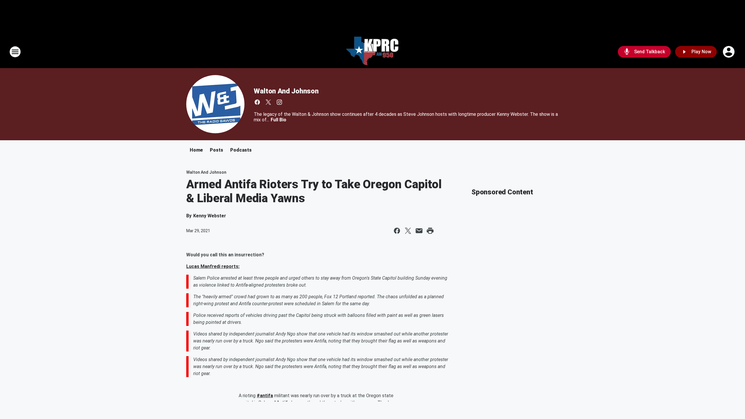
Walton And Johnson (286, 91)
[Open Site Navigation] (15, 52)
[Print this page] (430, 231)
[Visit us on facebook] (257, 102)
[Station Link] (372, 52)
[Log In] (729, 52)
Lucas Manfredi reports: (213, 266)
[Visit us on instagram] (279, 102)
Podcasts (241, 150)
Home (196, 150)
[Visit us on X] (268, 102)
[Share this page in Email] (419, 231)
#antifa (265, 395)
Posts (216, 150)
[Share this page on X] (408, 231)
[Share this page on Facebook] (397, 231)
